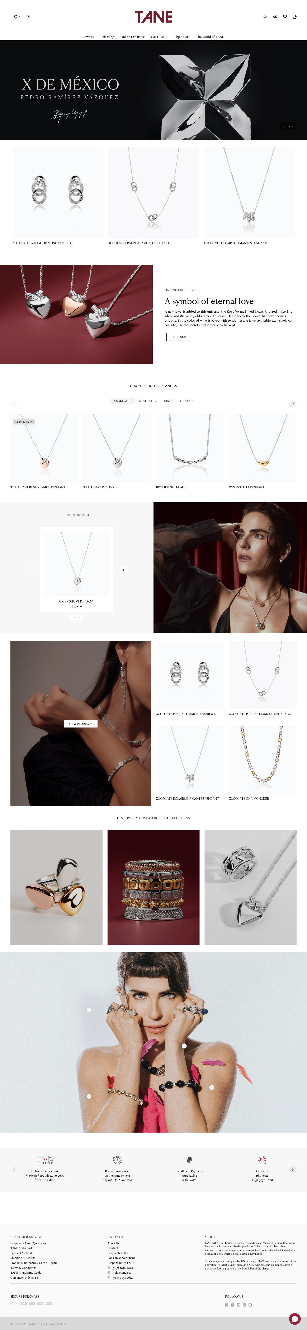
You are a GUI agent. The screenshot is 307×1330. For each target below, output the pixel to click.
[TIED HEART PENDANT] (117, 474)
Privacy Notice (55, 1323)
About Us (113, 1243)
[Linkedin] (244, 1305)
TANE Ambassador (22, 1248)
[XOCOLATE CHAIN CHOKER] (263, 785)
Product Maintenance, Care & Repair (33, 1263)
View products (81, 749)
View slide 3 (79, 643)
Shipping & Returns (22, 1257)
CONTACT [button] (116, 1237)
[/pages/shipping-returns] (45, 1186)
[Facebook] (226, 1305)
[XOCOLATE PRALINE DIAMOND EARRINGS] (58, 218)
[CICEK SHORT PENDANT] (76, 589)
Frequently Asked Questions (28, 1243)
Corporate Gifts (118, 1253)
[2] (211, 1113)
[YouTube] (250, 1305)
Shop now (179, 362)
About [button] (210, 1237)
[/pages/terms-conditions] (189, 1186)
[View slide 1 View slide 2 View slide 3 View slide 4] (153, 99)
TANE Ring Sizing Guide (25, 1272)
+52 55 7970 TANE (122, 1268)
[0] (89, 1122)
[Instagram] (238, 1305)
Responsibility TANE (121, 1263)
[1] (184, 1071)
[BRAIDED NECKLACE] (190, 474)
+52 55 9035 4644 (122, 1277)
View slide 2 (76, 643)
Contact (113, 1248)
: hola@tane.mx (121, 1272)
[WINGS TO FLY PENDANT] (263, 474)
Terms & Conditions (23, 1268)
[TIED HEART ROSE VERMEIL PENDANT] (44, 474)
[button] (88, 36)
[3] (89, 1035)
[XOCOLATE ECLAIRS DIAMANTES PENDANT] (249, 218)
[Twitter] (232, 1305)
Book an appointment (121, 1257)
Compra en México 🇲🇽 (24, 1277)
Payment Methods (21, 1253)
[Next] (293, 429)
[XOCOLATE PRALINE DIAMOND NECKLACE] (153, 218)
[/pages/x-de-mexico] (153, 99)
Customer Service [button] (26, 1237)
